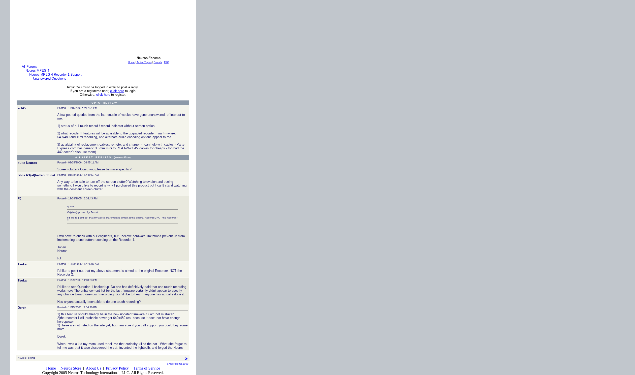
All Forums (29, 66)
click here (117, 91)
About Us (93, 368)
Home (51, 368)
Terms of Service (146, 368)
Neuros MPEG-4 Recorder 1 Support (55, 74)
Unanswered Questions (49, 78)
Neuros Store (71, 368)
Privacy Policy (117, 368)
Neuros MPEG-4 (37, 70)
